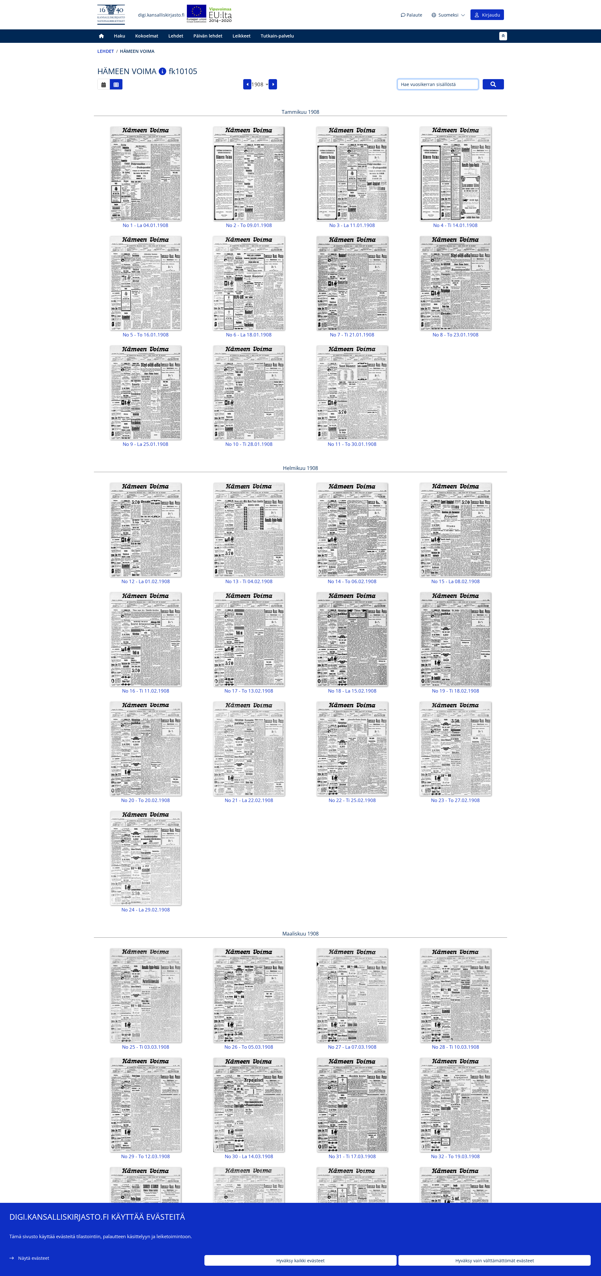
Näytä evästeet (33, 1258)
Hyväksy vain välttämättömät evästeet (494, 1260)
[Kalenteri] (104, 84)
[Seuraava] (273, 84)
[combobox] (260, 84)
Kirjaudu (490, 15)
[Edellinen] (247, 84)
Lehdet (175, 36)
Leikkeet (242, 36)
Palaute (413, 15)
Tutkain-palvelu (277, 36)
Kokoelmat (146, 36)
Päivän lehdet (208, 36)
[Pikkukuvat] (116, 84)
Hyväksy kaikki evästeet (300, 1260)
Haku (119, 36)
